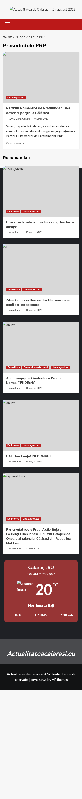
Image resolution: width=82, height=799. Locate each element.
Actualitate (13, 289)
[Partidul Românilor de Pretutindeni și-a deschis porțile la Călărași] (41, 77)
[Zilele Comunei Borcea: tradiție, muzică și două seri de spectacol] (41, 269)
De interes (13, 211)
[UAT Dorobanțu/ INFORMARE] (41, 425)
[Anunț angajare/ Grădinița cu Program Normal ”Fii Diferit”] (41, 347)
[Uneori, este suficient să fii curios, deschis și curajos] (41, 191)
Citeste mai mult (16, 143)
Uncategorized (15, 97)
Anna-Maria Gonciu (19, 118)
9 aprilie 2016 (41, 118)
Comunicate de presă (36, 367)
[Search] (76, 24)
